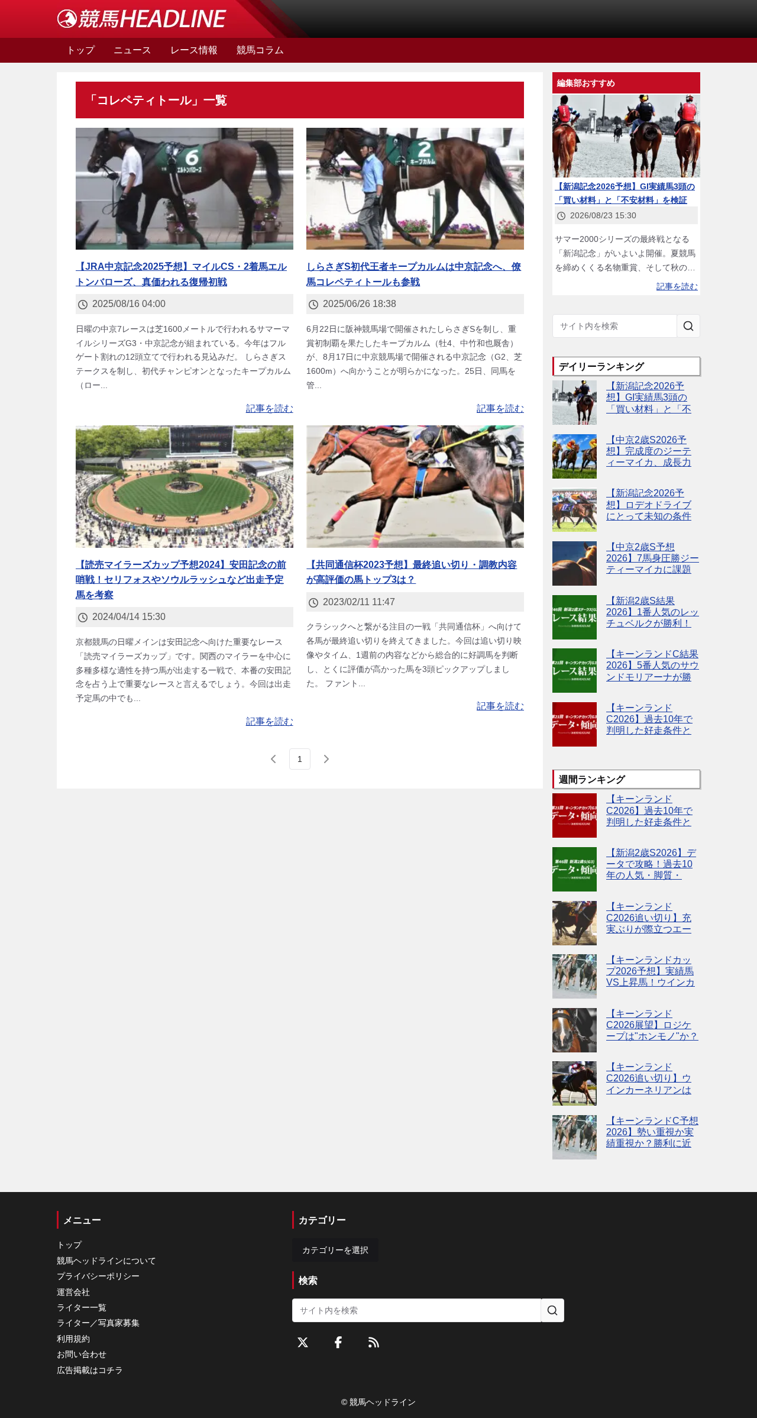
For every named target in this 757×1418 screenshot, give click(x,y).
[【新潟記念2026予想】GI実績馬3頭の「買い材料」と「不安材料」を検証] (574, 402)
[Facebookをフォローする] (338, 1342)
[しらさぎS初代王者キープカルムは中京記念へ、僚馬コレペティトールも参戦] (415, 189)
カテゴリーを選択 (335, 1250)
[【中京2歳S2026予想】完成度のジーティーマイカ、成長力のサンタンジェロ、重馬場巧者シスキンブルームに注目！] (574, 456)
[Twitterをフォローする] (302, 1342)
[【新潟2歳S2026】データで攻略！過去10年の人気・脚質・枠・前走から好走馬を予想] (574, 869)
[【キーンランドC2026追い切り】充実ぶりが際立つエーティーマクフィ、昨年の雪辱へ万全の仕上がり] (574, 923)
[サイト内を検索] (688, 326)
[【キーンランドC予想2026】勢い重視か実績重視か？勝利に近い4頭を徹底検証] (574, 1137)
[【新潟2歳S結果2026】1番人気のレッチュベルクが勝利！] (574, 617)
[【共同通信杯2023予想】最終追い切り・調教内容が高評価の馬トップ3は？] (415, 486)
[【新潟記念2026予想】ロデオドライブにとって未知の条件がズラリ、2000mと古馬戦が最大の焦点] (574, 509)
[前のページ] (273, 759)
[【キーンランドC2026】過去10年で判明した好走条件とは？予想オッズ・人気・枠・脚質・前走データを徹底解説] (574, 724)
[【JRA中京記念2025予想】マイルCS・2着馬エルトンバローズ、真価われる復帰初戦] (184, 189)
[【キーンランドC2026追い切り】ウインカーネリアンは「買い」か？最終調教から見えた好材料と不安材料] (574, 1083)
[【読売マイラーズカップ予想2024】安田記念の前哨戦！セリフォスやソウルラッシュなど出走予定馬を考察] (184, 486)
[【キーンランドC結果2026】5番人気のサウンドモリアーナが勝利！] (574, 670)
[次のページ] (326, 759)
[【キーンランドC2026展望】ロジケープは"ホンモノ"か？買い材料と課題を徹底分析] (574, 1030)
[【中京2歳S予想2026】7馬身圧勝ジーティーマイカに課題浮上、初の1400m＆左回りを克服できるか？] (574, 563)
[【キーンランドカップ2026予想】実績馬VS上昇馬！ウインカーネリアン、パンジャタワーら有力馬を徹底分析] (574, 976)
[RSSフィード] (373, 1342)
